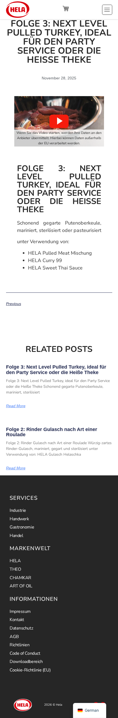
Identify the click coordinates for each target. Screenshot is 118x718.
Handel (16, 536)
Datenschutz (21, 628)
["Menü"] (107, 9)
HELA (15, 561)
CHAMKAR (20, 578)
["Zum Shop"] (66, 8)
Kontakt (17, 620)
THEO (15, 569)
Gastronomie (22, 527)
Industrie (18, 510)
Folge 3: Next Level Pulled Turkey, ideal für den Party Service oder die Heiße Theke (56, 369)
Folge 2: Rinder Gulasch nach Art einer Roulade (51, 432)
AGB (14, 637)
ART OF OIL (21, 586)
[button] (59, 121)
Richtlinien (19, 645)
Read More (16, 406)
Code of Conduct (25, 653)
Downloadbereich (26, 662)
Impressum (20, 611)
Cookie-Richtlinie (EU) (30, 670)
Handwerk (19, 519)
